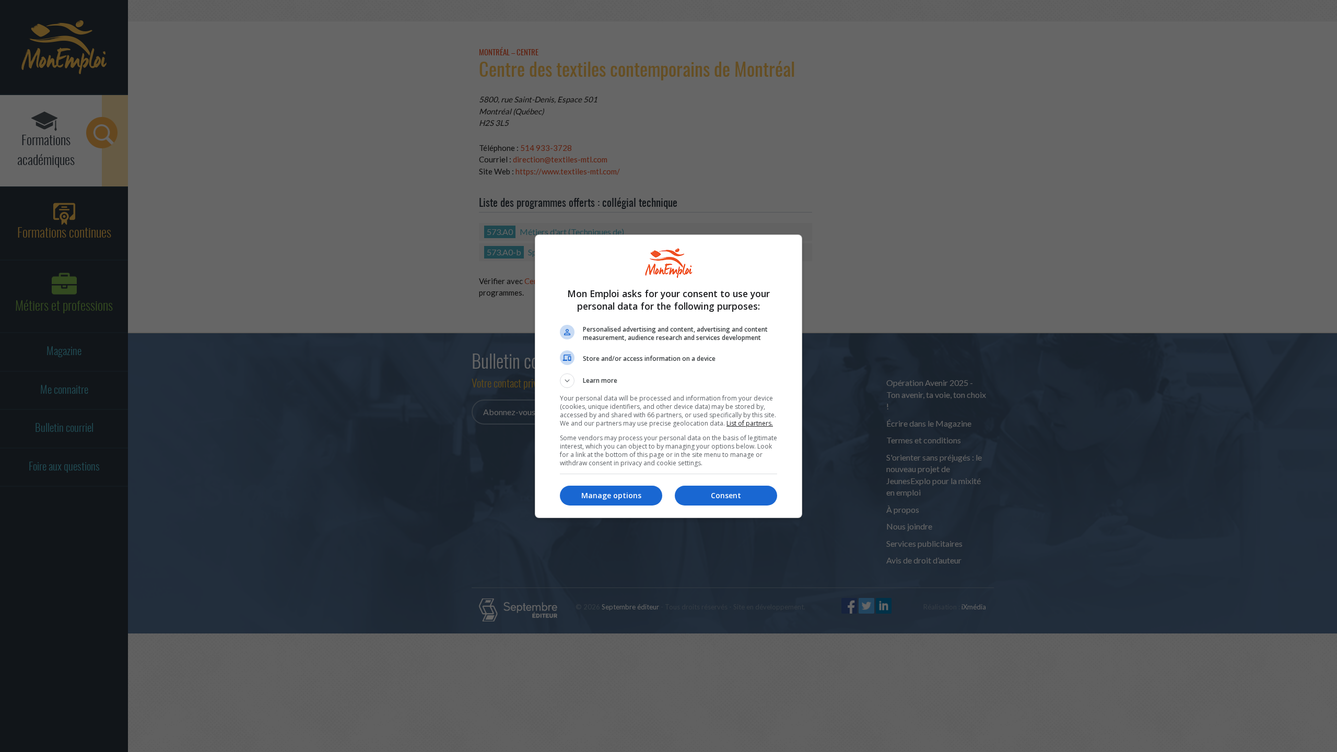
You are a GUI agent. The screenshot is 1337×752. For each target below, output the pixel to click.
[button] (668, 380)
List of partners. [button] (749, 423)
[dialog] (668, 376)
